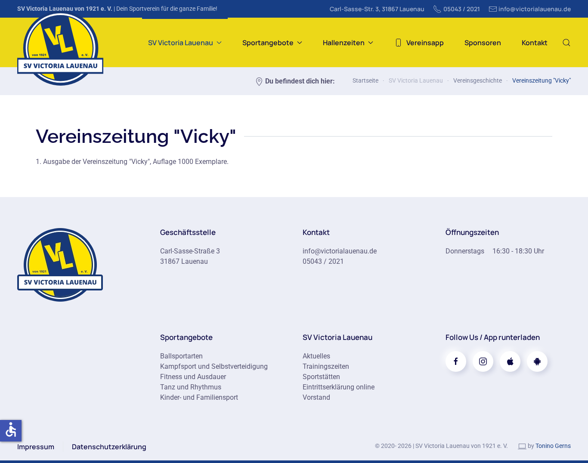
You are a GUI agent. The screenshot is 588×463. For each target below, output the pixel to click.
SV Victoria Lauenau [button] (180, 42)
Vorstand (316, 397)
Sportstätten (321, 377)
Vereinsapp (425, 42)
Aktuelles (316, 356)
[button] (566, 42)
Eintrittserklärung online (338, 387)
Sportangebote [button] (268, 42)
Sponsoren (482, 42)
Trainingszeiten (326, 366)
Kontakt (535, 42)
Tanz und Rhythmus (190, 387)
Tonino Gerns (553, 445)
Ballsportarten (181, 356)
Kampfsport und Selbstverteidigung (214, 366)
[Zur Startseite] (60, 264)
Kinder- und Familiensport (199, 397)
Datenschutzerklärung (109, 446)
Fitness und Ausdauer (193, 377)
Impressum (35, 446)
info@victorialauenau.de (534, 9)
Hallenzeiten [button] (344, 42)
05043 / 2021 (461, 9)
